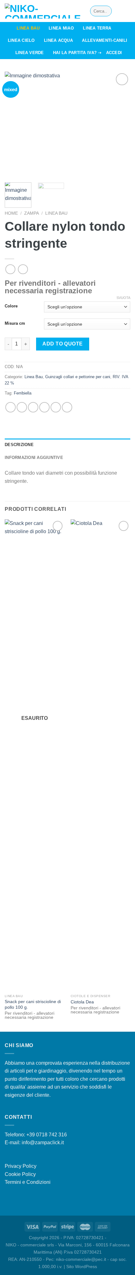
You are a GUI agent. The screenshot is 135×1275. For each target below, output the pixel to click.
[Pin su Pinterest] (56, 407)
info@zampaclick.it (43, 1142)
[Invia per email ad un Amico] (44, 407)
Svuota (123, 298)
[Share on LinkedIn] (67, 407)
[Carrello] (127, 11)
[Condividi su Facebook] (22, 407)
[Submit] (106, 11)
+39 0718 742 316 (46, 1134)
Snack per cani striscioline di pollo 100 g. (33, 1004)
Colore (11, 306)
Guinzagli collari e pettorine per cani (77, 376)
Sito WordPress (81, 1266)
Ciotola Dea (82, 1002)
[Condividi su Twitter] (33, 407)
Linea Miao (61, 28)
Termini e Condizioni (28, 1182)
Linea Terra (97, 28)
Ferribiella (22, 393)
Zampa (31, 213)
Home (11, 213)
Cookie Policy (20, 1174)
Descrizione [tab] (19, 444)
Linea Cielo (21, 40)
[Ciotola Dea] (100, 755)
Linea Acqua (58, 40)
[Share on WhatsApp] (10, 407)
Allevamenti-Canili (104, 40)
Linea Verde (29, 52)
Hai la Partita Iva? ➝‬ (77, 52)
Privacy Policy (20, 1166)
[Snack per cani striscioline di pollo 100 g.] (34, 755)
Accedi (114, 52)
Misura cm (15, 323)
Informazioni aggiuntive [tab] (34, 457)
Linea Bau (28, 28)
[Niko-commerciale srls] (43, 11)
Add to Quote (62, 343)
